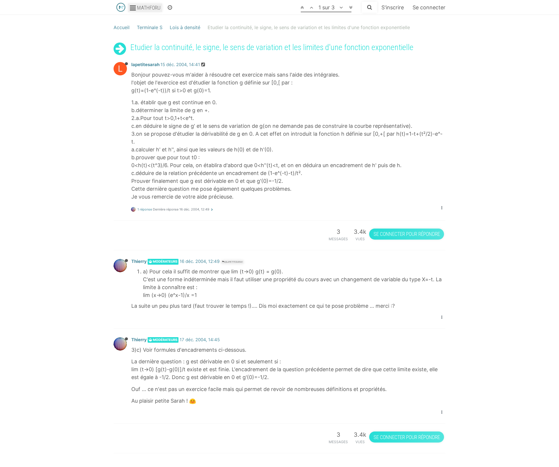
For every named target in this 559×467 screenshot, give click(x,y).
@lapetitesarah (233, 262)
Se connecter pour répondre (407, 234)
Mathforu (148, 8)
